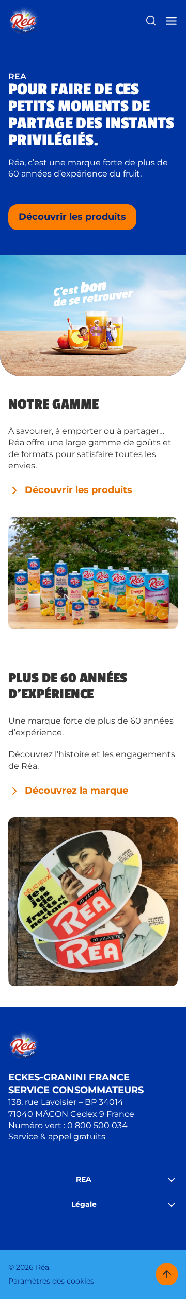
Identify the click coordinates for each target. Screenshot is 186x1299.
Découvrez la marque (76, 790)
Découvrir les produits (72, 216)
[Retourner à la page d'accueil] (23, 21)
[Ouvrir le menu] (171, 20)
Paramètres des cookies (51, 1281)
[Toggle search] (151, 20)
